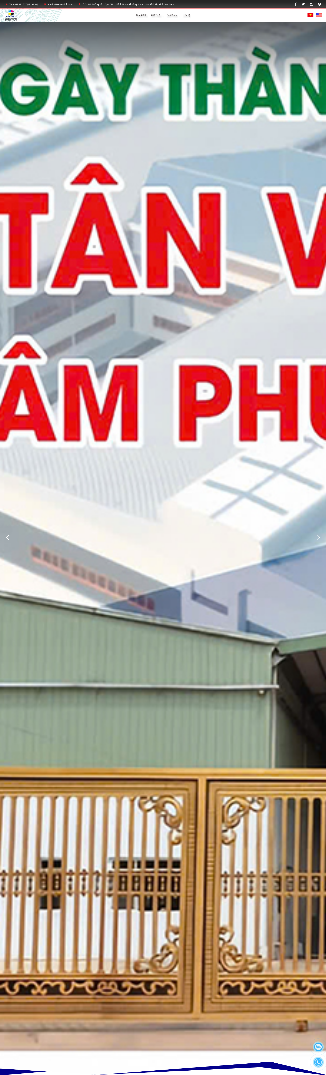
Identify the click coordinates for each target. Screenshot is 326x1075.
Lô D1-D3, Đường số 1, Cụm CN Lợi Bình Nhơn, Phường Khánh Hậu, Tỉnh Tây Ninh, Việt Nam (128, 4)
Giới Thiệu (156, 15)
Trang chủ (141, 15)
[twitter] (303, 4)
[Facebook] (296, 4)
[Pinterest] (319, 4)
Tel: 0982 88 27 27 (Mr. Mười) (23, 4)
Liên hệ (186, 15)
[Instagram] (311, 4)
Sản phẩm (172, 15)
